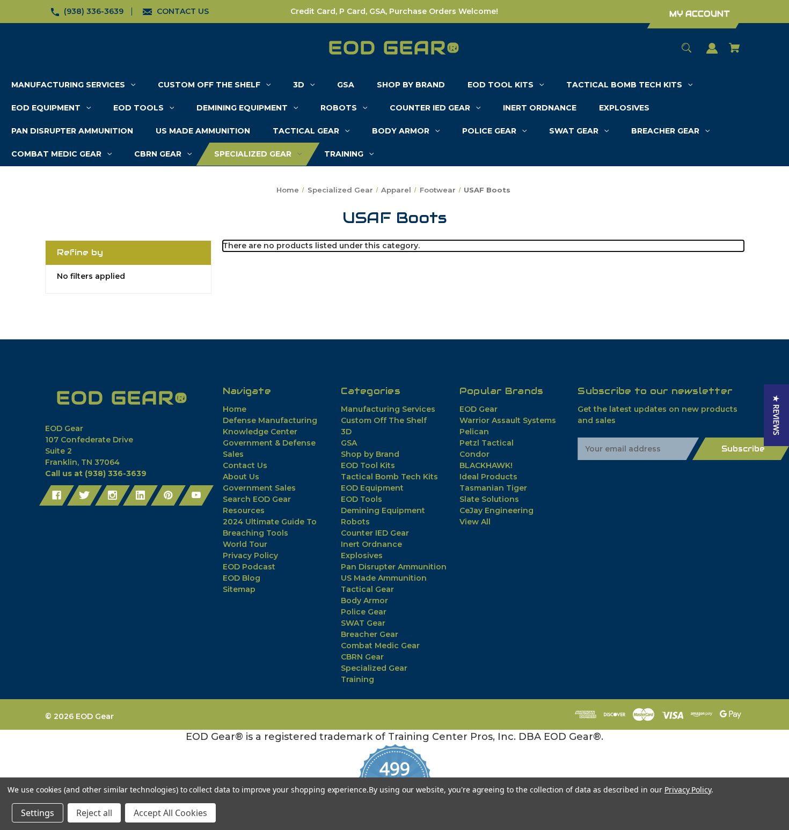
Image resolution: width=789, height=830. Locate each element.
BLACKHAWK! (486, 465)
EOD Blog (241, 578)
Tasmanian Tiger (493, 488)
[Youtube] (196, 495)
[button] (776, 415)
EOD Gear (478, 409)
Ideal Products (488, 476)
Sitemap (239, 589)
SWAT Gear (363, 623)
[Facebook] (56, 495)
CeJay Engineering (496, 510)
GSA (349, 443)
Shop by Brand (370, 454)
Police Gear (363, 612)
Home (234, 409)
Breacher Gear (369, 634)
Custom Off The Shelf (384, 420)
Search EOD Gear (257, 499)
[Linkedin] (140, 495)
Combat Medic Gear (380, 645)
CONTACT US (183, 11)
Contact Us (245, 465)
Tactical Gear (367, 589)
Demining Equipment (383, 510)
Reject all (94, 813)
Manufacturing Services (388, 409)
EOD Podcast (249, 567)
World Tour (245, 544)
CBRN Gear (362, 657)
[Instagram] (112, 495)
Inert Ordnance (371, 544)
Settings (37, 813)
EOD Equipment (372, 488)
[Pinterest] (168, 495)
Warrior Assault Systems (507, 420)
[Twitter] (84, 495)
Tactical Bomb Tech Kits (389, 476)
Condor (474, 454)
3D (346, 431)
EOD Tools (361, 499)
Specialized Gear (374, 668)
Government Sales (259, 488)
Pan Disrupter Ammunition (394, 567)
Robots (355, 522)
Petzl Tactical (486, 443)
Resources (244, 510)
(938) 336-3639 (93, 11)
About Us (241, 476)
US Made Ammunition (384, 578)
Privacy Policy (250, 555)
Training (357, 679)
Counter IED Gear (375, 533)
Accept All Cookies (170, 813)
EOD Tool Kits (368, 465)
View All (475, 522)
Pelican (474, 431)
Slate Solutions (489, 499)
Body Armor (364, 600)
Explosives (362, 555)
